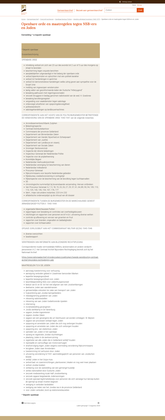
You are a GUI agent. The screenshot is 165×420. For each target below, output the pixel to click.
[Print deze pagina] (98, 403)
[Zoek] (140, 10)
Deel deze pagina (29, 403)
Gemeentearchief (65, 10)
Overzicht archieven (47, 19)
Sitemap (139, 5)
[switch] (126, 1)
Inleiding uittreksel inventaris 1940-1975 (86, 19)
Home (134, 5)
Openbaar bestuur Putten (63, 19)
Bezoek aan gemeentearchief (89, 10)
